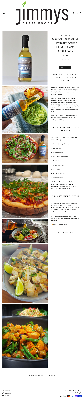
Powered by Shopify (76, 393)
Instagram (7, 393)
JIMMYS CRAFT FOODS (75, 391)
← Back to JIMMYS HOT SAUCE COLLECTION (42, 375)
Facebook (7, 391)
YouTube (7, 396)
